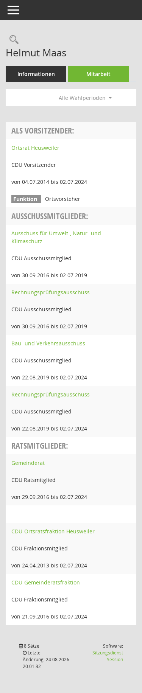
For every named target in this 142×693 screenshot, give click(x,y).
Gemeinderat (28, 462)
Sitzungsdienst (107, 656)
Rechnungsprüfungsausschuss (50, 292)
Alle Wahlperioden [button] (83, 97)
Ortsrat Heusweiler (35, 147)
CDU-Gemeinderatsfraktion (45, 582)
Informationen (36, 74)
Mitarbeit (98, 74)
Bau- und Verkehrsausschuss (48, 343)
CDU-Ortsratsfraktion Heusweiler (53, 531)
